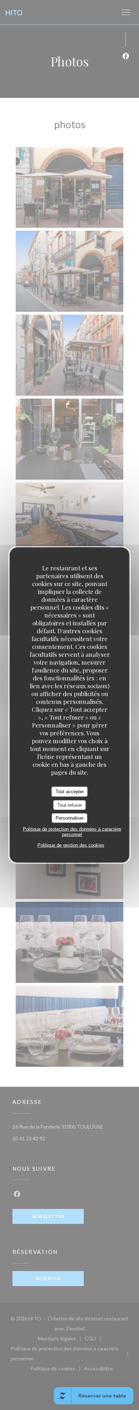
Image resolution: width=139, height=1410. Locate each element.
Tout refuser (69, 805)
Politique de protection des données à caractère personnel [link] (72, 831)
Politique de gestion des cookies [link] (70, 845)
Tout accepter (70, 791)
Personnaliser (70, 818)
